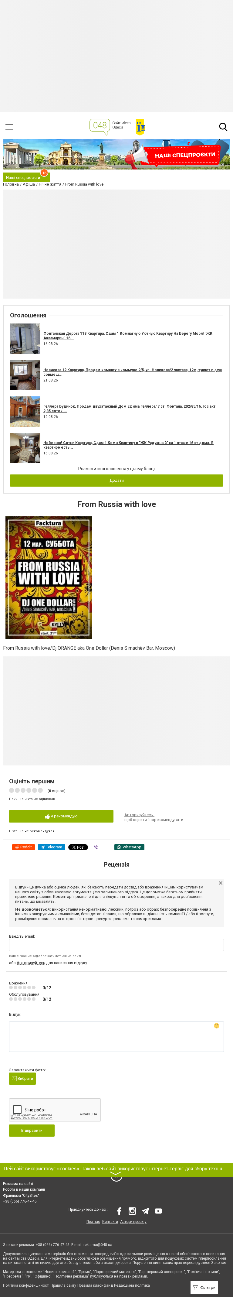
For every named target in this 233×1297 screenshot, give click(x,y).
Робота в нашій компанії (24, 1189)
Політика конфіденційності (26, 1285)
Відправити (31, 1130)
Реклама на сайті (18, 1184)
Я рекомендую (64, 816)
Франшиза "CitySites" (21, 1195)
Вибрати (25, 1078)
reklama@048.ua (97, 1245)
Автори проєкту (133, 1222)
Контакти (110, 1222)
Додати (117, 480)
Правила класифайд (95, 1285)
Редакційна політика (132, 1285)
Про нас (93, 1222)
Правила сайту (63, 1285)
